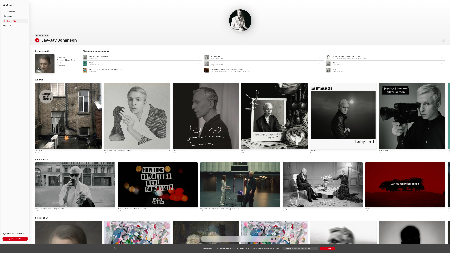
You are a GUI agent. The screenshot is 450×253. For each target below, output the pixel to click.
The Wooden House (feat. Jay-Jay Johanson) (227, 69)
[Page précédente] (80, 64)
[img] (8, 5)
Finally (285, 209)
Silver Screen (383, 83)
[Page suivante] (447, 64)
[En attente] (272, 239)
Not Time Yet (215, 56)
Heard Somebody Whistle (98, 56)
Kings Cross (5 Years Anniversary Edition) (119, 83)
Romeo (367, 209)
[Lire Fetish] (244, 146)
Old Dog (335, 63)
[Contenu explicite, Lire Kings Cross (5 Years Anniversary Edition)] (107, 146)
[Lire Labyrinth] (313, 146)
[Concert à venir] (42, 35)
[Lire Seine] (175, 146)
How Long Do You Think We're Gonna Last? (132, 209)
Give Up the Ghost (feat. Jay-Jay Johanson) (105, 69)
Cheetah (92, 63)
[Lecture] (37, 40)
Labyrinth (313, 83)
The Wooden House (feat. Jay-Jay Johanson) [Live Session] (220, 209)
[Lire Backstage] (38, 146)
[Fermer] (115, 248)
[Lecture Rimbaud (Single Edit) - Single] (38, 70)
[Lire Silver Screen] (382, 146)
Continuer (327, 248)
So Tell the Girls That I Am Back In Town (347, 56)
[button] (15, 12)
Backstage (39, 83)
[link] (97, 51)
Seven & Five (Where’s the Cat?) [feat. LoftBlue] (50, 209)
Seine (175, 83)
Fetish (243, 83)
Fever (213, 63)
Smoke (335, 69)
